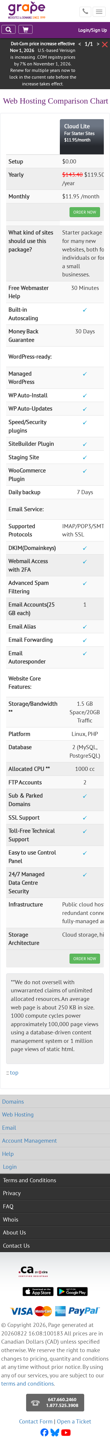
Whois (10, 1219)
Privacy (12, 1193)
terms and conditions (27, 1383)
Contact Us (16, 1245)
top (14, 1072)
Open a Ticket (74, 1421)
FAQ (8, 1206)
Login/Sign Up (92, 30)
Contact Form (36, 1421)
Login (10, 1166)
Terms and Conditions (29, 1180)
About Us (14, 1232)
